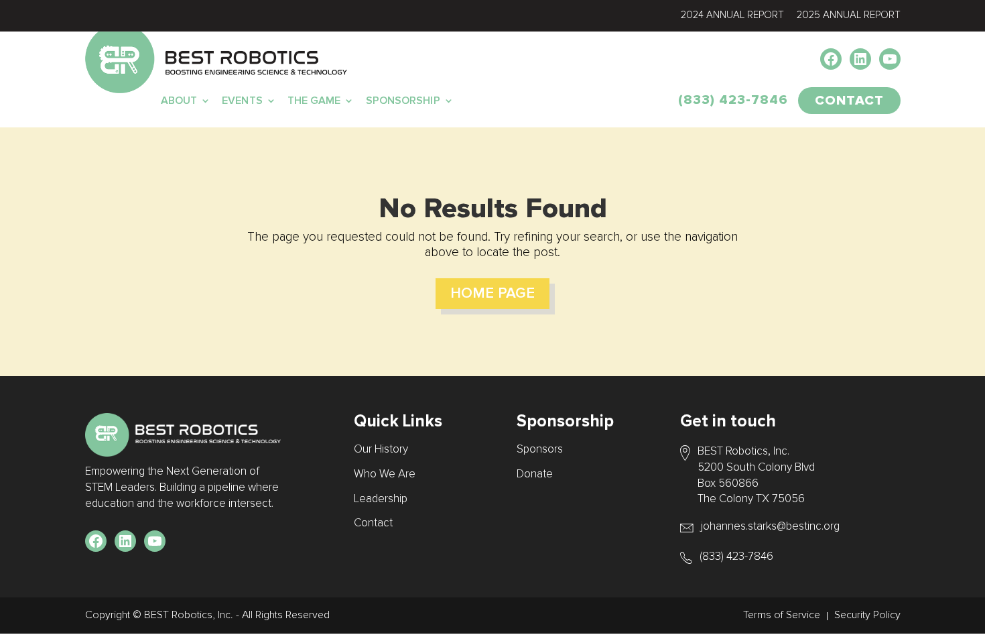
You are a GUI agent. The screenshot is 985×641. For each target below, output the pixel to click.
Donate (535, 474)
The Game (314, 100)
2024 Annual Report (732, 15)
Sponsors (540, 449)
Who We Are (384, 474)
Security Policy (867, 614)
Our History (381, 449)
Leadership (380, 499)
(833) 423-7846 (733, 100)
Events (242, 100)
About (179, 100)
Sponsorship (403, 100)
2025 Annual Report (849, 15)
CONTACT (849, 101)
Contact (373, 523)
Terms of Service (781, 614)
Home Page (492, 293)
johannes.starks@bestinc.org (770, 526)
